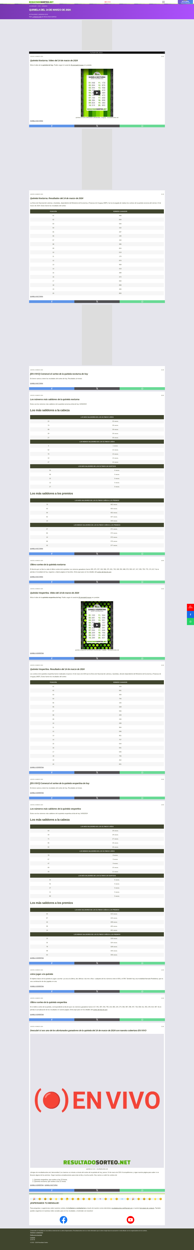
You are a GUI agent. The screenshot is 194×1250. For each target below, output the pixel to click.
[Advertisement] (97, 32)
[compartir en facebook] (190, 614)
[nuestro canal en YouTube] (130, 1220)
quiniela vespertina (37, 653)
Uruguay (33, 6)
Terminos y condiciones (36, 1232)
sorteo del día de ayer (104, 572)
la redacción (36, 17)
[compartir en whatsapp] (190, 621)
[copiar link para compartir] (190, 607)
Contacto (32, 1237)
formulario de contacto (147, 1208)
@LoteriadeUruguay (77, 65)
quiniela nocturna (36, 121)
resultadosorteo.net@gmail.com (122, 1208)
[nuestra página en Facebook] (63, 1220)
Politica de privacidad (36, 1235)
